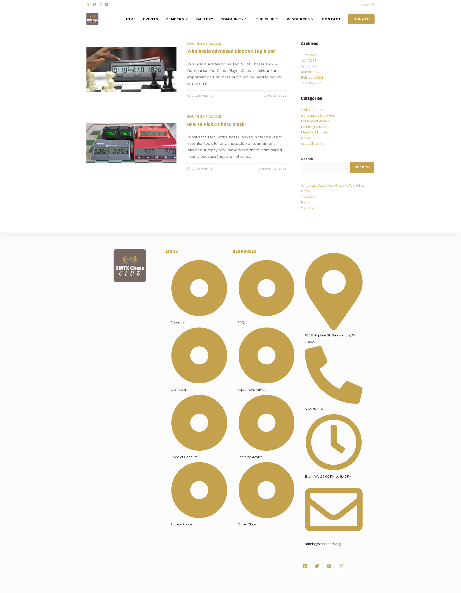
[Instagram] (341, 566)
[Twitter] (317, 566)
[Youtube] (329, 566)
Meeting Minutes (314, 132)
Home (306, 191)
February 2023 (312, 77)
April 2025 (308, 60)
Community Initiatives (317, 115)
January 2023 (311, 83)
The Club (308, 196)
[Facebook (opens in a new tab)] (94, 4)
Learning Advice (313, 127)
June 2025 (308, 55)
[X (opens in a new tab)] (88, 4)
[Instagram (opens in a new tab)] (100, 4)
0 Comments (202, 95)
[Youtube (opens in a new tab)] (106, 4)
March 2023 (310, 72)
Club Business (311, 110)
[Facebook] (305, 566)
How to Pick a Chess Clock (216, 125)
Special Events (312, 143)
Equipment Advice (204, 43)
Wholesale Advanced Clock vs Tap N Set (231, 52)
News (305, 138)
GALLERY (308, 208)
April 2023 (308, 66)
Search (307, 159)
